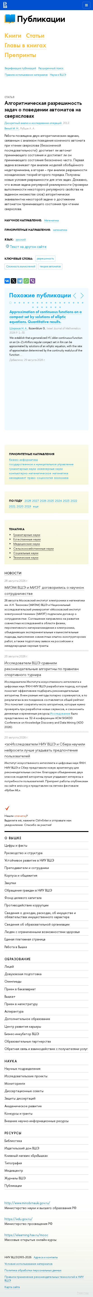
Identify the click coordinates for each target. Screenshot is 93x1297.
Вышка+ (10, 996)
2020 (20, 506)
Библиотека (13, 1141)
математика (60, 473)
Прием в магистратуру (21, 1004)
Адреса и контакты (46, 1257)
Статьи (35, 35)
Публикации (41, 19)
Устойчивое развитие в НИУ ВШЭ (29, 860)
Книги (13, 35)
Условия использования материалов (29, 1264)
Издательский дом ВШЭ (22, 1148)
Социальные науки (25, 553)
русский (21, 239)
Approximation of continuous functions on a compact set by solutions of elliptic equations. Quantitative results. (45, 316)
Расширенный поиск (50, 68)
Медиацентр (14, 1170)
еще (36, 506)
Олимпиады (13, 981)
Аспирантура (14, 1011)
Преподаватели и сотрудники (27, 868)
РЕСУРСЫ (13, 1133)
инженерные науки (50, 469)
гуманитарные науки (22, 469)
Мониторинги (15, 1083)
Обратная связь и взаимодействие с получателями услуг (46, 1049)
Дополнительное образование (27, 1019)
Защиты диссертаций (20, 1098)
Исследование (60, 713)
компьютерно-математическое (30, 473)
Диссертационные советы (24, 1091)
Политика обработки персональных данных (33, 1270)
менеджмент (17, 478)
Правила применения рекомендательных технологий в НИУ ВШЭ (44, 1278)
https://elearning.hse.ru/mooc (26, 1235)
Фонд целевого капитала (23, 898)
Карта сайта (12, 1287)
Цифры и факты (16, 845)
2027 (35, 501)
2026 (43, 501)
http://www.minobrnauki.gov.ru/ (27, 1203)
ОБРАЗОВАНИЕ (18, 959)
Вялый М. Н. (12, 128)
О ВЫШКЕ (13, 838)
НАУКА (11, 1061)
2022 (74, 501)
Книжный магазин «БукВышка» (26, 1155)
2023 (66, 501)
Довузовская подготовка (23, 974)
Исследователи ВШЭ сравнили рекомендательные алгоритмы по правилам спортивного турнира (42, 668)
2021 (12, 506)
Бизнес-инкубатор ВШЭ (22, 1034)
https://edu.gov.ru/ (19, 1219)
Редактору (82, 1292)
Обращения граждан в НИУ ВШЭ (28, 890)
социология (45, 478)
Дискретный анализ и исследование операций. (34, 123)
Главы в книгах (25, 45)
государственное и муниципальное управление (41, 464)
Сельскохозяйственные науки (33, 548)
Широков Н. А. (18, 328)
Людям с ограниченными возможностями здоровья (42, 932)
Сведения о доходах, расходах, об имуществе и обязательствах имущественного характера (40, 915)
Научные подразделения (22, 1068)
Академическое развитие (23, 1106)
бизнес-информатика (23, 460)
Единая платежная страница (25, 939)
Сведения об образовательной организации (37, 924)
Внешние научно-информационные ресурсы (37, 1121)
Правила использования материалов (26, 75)
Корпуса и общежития (21, 875)
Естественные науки (27, 539)
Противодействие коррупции (27, 905)
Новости (13, 573)
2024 (58, 501)
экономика (61, 478)
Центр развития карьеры (23, 1026)
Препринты (20, 55)
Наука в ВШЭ (58, 75)
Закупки (10, 883)
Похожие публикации (40, 295)
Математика (51, 220)
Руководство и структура (23, 853)
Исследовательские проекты (26, 1076)
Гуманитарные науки (26, 535)
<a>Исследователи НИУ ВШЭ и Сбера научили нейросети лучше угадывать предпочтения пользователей (45, 749)
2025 (50, 501)
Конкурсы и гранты (19, 1113)
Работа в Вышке (16, 947)
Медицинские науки (26, 544)
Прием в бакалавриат (20, 989)
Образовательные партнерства (28, 1041)
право (31, 478)
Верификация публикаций (20, 68)
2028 (28, 501)
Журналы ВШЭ (15, 1178)
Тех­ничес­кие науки (25, 557)
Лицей (9, 966)
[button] (10, 302)
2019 (28, 506)
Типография (13, 1163)
